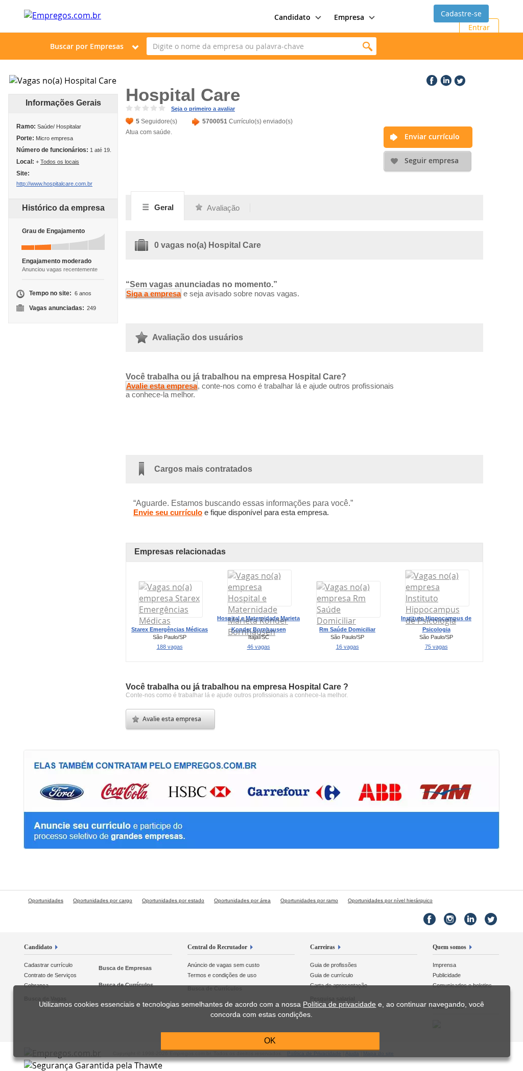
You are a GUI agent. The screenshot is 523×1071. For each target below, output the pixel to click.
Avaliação (222, 207)
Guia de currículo (331, 975)
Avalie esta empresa (161, 385)
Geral (163, 207)
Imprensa (444, 965)
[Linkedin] (445, 78)
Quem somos (449, 947)
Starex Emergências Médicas (169, 629)
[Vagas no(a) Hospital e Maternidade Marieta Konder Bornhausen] (259, 632)
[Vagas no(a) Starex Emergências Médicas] (170, 620)
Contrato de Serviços (50, 975)
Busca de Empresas (125, 968)
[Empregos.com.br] (62, 15)
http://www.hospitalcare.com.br (54, 184)
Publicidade (447, 975)
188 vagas (170, 647)
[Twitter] (459, 78)
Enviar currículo (432, 136)
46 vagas (258, 647)
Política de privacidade (339, 1004)
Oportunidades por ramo (309, 900)
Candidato (38, 947)
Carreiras (322, 947)
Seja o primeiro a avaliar (203, 109)
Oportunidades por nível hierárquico (390, 900)
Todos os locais (59, 162)
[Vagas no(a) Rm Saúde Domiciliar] (348, 620)
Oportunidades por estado (173, 900)
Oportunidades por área (242, 900)
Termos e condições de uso (221, 975)
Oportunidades (45, 900)
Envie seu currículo (167, 512)
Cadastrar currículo (48, 965)
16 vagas (347, 647)
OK (270, 1040)
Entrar (479, 27)
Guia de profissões (333, 965)
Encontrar (367, 46)
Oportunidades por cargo (102, 900)
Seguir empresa (432, 160)
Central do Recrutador (217, 947)
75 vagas (436, 647)
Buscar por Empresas (87, 46)
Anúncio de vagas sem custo (223, 965)
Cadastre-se (461, 13)
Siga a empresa (153, 293)
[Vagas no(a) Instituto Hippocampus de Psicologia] (437, 620)
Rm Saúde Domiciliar (347, 629)
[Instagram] (450, 919)
